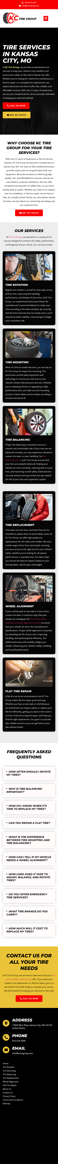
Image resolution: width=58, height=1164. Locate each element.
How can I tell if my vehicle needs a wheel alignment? (28, 859)
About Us (7, 1089)
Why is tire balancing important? (24, 790)
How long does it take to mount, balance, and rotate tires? (28, 877)
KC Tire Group (12, 67)
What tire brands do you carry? (27, 913)
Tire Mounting (17, 362)
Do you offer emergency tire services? (26, 896)
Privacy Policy (9, 1096)
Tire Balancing (17, 439)
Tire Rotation (16, 284)
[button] (46, 18)
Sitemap (6, 1103)
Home (5, 1063)
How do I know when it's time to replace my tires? (26, 807)
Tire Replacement (19, 525)
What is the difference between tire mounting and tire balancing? (28, 840)
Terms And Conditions (13, 1099)
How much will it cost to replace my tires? (27, 930)
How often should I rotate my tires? (28, 773)
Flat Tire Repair (18, 691)
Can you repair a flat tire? (29, 823)
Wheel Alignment (19, 606)
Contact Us (8, 1092)
